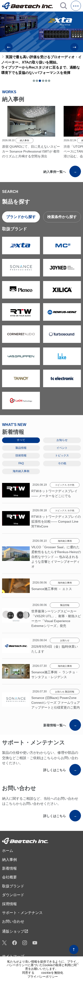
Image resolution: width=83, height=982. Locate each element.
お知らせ (64, 640)
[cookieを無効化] (77, 963)
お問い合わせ (13, 921)
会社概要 (9, 877)
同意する (28, 972)
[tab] (34, 81)
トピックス (61, 485)
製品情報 (64, 605)
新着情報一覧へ (60, 725)
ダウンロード (13, 895)
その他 (70, 485)
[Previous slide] (9, 47)
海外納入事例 (65, 541)
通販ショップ (15, 931)
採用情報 (9, 904)
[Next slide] (74, 47)
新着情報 (9, 868)
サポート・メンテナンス (22, 913)
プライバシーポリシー (42, 976)
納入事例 (24, 140)
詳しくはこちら (60, 770)
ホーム (7, 851)
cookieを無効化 (52, 972)
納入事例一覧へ (60, 172)
